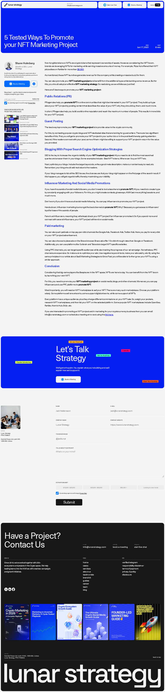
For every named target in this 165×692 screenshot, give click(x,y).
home (86, 562)
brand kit (87, 578)
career (86, 584)
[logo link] (13, 4)
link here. (109, 314)
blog (85, 590)
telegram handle (62, 434)
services (87, 569)
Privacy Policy (31, 103)
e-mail (112, 406)
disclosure (127, 575)
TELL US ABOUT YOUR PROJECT (65, 448)
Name (58, 406)
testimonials (88, 575)
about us (87, 572)
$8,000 (80, 69)
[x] (6, 589)
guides (86, 581)
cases (85, 566)
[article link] (11, 119)
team (85, 587)
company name (61, 420)
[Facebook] (13, 589)
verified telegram (130, 562)
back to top (157, 657)
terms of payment (130, 569)
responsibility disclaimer (133, 566)
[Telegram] (34, 84)
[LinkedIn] (9, 589)
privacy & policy (129, 572)
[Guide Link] (17, 622)
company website (116, 420)
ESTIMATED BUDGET (62, 482)
